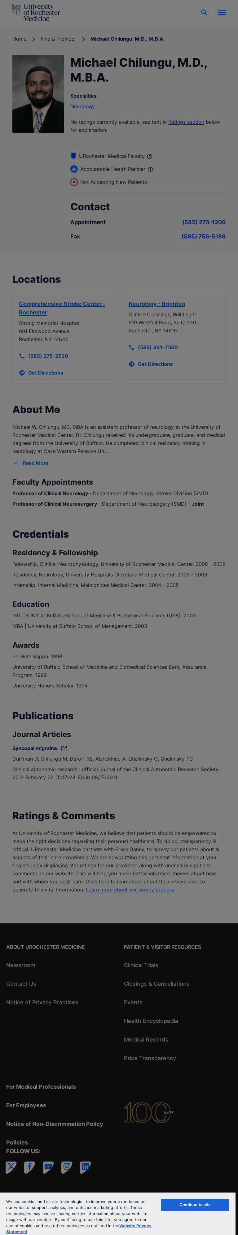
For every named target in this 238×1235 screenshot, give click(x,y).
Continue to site (195, 1204)
